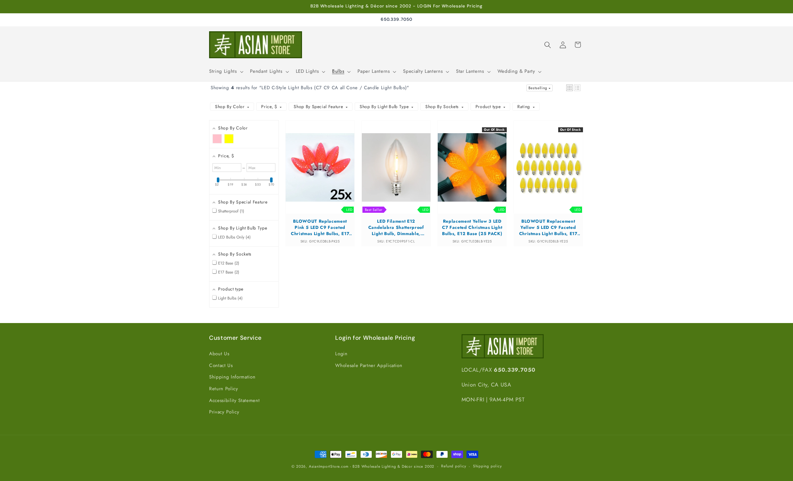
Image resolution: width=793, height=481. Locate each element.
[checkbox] (217, 138)
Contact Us (221, 365)
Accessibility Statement (234, 400)
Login (341, 353)
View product (320, 173)
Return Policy (223, 388)
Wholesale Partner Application (368, 365)
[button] (225, 71)
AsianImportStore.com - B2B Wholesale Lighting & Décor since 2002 (371, 466)
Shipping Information (232, 377)
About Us (219, 353)
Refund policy (453, 466)
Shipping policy (487, 466)
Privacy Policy (224, 412)
